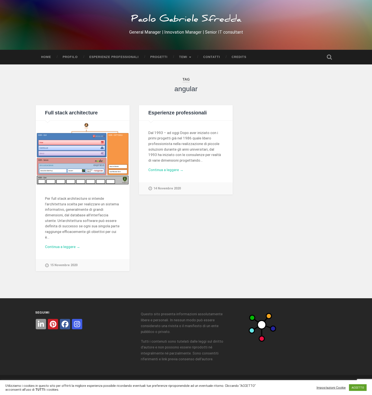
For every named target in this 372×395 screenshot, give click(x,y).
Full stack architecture (71, 113)
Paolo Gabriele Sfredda (186, 20)
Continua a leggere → (62, 247)
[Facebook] (65, 324)
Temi (183, 57)
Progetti (158, 57)
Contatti (211, 57)
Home (46, 57)
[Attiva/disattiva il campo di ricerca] (329, 57)
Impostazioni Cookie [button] (331, 388)
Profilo (70, 57)
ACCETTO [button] (358, 387)
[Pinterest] (53, 324)
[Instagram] (77, 324)
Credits (239, 57)
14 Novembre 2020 (167, 188)
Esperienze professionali (114, 57)
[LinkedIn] (41, 324)
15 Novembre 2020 (64, 265)
